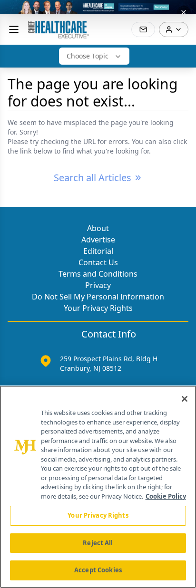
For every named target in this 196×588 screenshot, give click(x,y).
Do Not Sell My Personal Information (98, 296)
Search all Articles (92, 177)
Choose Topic (87, 55)
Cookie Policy (166, 496)
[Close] (184, 398)
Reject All (98, 543)
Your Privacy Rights (98, 308)
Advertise (98, 239)
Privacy (98, 285)
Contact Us (98, 262)
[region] (98, 487)
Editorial (98, 251)
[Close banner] (183, 12)
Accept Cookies (98, 570)
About (98, 228)
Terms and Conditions (98, 274)
